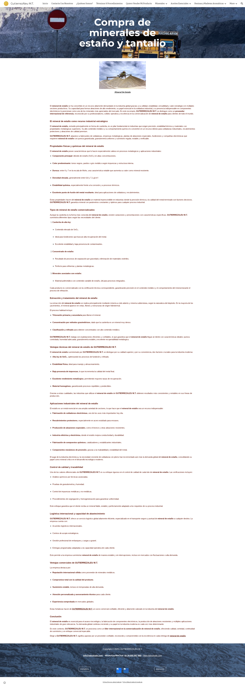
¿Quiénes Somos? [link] (84, 3)
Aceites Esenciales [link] (179, 3)
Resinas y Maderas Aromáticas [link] (209, 3)
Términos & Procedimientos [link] (109, 3)
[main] (122, 32)
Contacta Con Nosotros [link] (62, 3)
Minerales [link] (160, 3)
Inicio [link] (45, 3)
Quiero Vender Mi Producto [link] (139, 3)
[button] (242, 4)
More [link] (232, 3)
